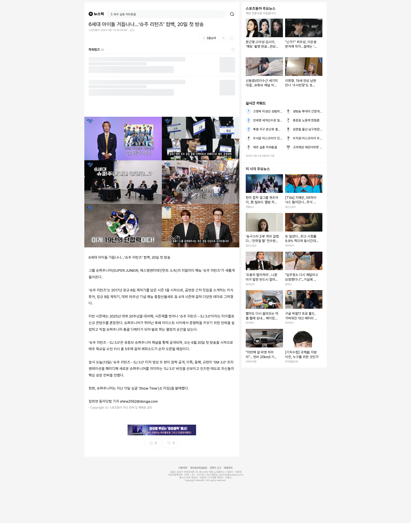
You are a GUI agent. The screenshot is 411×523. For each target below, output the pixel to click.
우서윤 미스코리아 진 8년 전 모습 (268, 138)
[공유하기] (231, 38)
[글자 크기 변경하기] (223, 38)
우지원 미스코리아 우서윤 (307, 138)
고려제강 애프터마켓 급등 (307, 147)
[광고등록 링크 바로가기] (233, 49)
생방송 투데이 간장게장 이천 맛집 (307, 111)
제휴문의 (228, 467)
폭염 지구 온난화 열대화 (268, 129)
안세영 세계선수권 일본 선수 (268, 120)
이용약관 (183, 467)
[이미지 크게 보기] (228, 123)
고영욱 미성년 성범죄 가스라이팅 (268, 111)
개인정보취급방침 (198, 467)
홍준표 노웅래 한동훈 (306, 120)
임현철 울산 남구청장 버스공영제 (307, 129)
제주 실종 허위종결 (265, 147)
